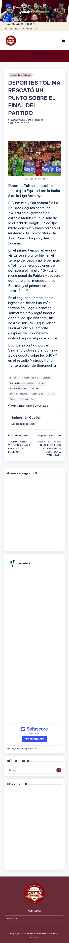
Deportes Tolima (21, 75)
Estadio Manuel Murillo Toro (22, 383)
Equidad (46, 378)
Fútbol (42, 383)
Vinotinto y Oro (27, 399)
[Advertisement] (34, 513)
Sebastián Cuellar (26, 418)
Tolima (13, 399)
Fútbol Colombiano (18, 388)
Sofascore (32, 748)
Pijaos (51, 394)
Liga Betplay (37, 394)
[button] (24, 423)
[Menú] (63, 40)
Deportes (14, 378)
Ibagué (35, 388)
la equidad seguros (18, 394)
